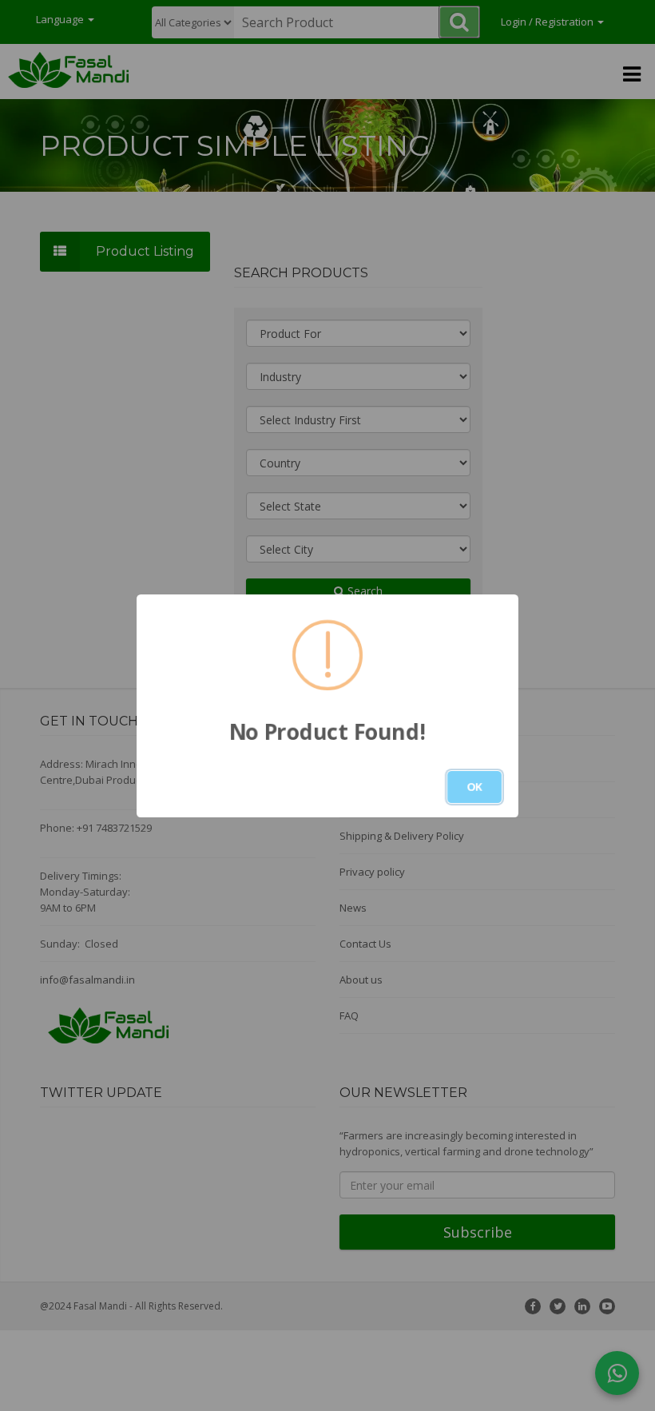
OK (474, 786)
